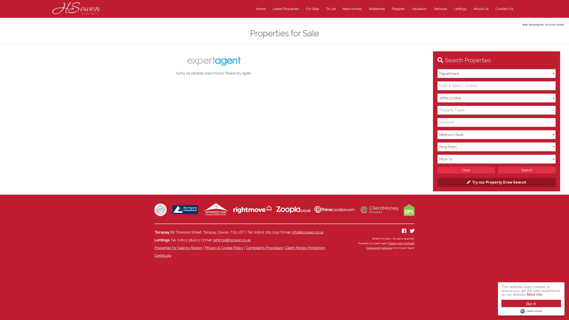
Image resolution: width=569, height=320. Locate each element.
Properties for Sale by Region (178, 248)
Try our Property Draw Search (498, 182)
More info (534, 294)
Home (260, 9)
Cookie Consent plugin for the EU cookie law (531, 311)
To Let (331, 9)
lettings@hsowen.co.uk (232, 240)
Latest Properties (285, 9)
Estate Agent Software (402, 243)
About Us (481, 9)
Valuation (419, 9)
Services (440, 9)
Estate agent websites (379, 248)
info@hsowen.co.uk (308, 232)
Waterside (377, 9)
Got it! (531, 303)
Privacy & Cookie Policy (224, 248)
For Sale (312, 9)
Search (526, 170)
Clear (466, 170)
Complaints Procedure (264, 248)
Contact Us (504, 9)
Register (398, 9)
